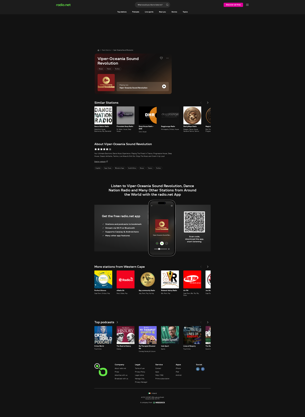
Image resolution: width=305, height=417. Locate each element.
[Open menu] (247, 4)
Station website (100, 162)
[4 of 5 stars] (104, 149)
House (101, 69)
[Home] (98, 50)
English (98, 168)
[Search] (167, 4)
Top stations (122, 12)
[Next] (208, 102)
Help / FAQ (159, 375)
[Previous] (201, 102)
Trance (109, 69)
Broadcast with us (121, 379)
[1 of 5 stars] (95, 149)
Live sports (149, 12)
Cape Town (107, 168)
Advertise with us (121, 375)
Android (178, 375)
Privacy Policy (140, 372)
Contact (158, 368)
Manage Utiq (139, 379)
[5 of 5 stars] (107, 149)
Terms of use (140, 368)
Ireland (154, 393)
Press (117, 372)
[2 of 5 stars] (98, 149)
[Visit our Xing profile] (203, 369)
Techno (117, 69)
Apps (157, 372)
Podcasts (135, 12)
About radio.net (120, 368)
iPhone (178, 368)
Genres (174, 12)
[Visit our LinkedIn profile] (198, 369)
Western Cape (119, 168)
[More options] (167, 58)
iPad (177, 372)
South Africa (132, 168)
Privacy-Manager (141, 382)
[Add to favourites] (161, 58)
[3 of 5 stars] (101, 149)
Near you (162, 12)
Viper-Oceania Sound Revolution (133, 88)
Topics (185, 12)
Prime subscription (162, 379)
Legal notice (139, 375)
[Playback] (164, 86)
